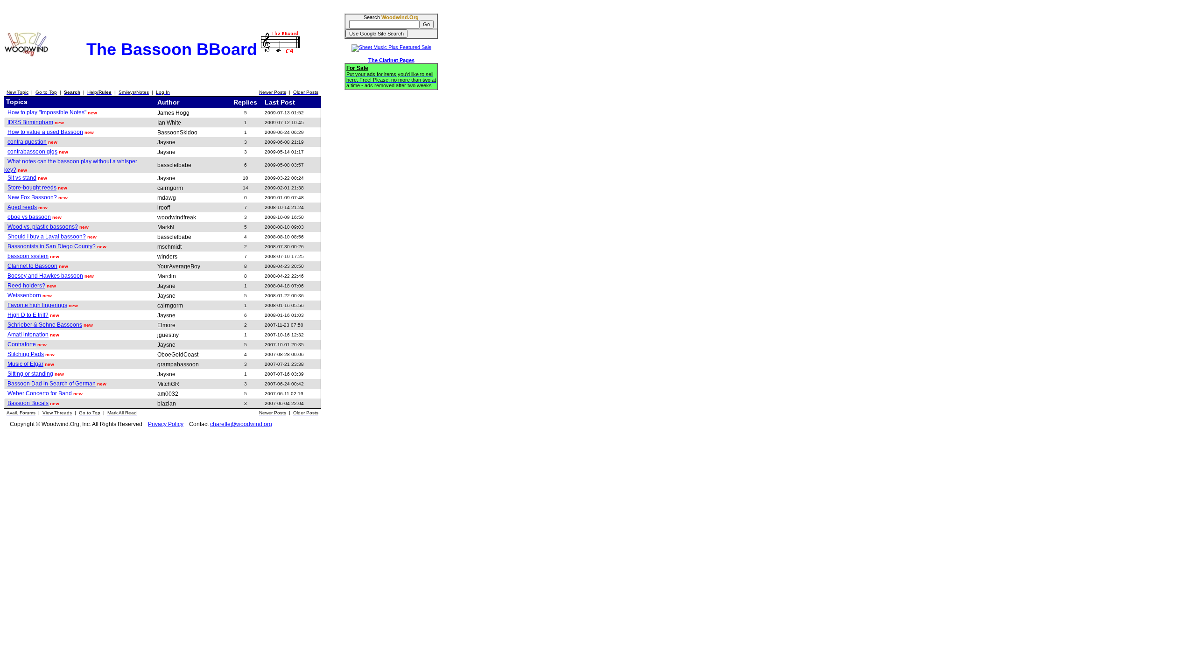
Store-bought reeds (31, 187)
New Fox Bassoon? (32, 197)
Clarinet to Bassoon (32, 266)
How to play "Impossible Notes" (46, 112)
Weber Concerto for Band (39, 393)
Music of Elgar (25, 364)
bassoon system (28, 256)
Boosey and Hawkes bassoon (45, 276)
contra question (27, 142)
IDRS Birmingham (30, 122)
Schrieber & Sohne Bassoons (44, 325)
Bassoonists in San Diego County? (51, 246)
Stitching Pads (25, 354)
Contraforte (21, 344)
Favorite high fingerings (37, 305)
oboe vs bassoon (29, 217)
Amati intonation (28, 334)
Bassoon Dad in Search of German (51, 383)
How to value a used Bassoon (45, 132)
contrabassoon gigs (32, 151)
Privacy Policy (165, 424)
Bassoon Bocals (28, 403)
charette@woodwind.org (241, 424)
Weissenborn (24, 295)
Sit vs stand (21, 178)
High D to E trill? (28, 315)
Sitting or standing (30, 374)
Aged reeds (22, 207)
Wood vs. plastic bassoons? (42, 227)
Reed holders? (26, 285)
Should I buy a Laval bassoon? (46, 236)
